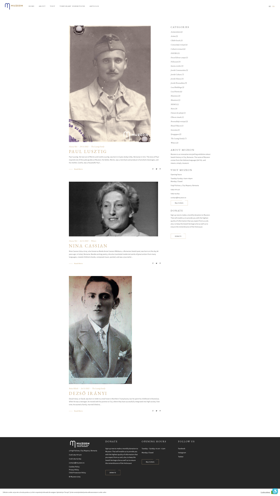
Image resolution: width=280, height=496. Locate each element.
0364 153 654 (175, 193)
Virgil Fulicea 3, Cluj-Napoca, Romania (185, 185)
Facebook (181, 448)
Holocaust (174, 61)
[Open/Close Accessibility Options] (275, 491)
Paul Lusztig (88, 151)
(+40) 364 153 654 (75, 459)
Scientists (174, 130)
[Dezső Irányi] (100, 330)
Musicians (174, 96)
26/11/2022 (84, 241)
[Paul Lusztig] (110, 84)
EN (273, 6)
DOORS (174, 53)
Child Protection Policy (77, 473)
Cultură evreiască (177, 49)
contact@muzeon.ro (178, 198)
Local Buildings (176, 87)
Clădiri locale (175, 40)
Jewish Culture (176, 74)
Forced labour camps (178, 57)
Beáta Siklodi (73, 388)
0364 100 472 (175, 189)
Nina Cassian (88, 246)
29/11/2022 (84, 146)
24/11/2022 (85, 388)
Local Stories (175, 91)
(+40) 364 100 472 (75, 455)
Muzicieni (174, 100)
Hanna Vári (73, 146)
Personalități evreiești (178, 121)
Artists (173, 36)
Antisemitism (175, 32)
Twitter (180, 457)
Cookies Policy (74, 467)
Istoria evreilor (176, 66)
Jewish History (176, 78)
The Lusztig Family (97, 146)
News (173, 108)
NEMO (173, 104)
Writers (93, 241)
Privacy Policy (74, 470)
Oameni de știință (177, 113)
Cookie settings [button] (265, 492)
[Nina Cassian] (113, 209)
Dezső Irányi (88, 393)
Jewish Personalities (177, 83)
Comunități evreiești (178, 44)
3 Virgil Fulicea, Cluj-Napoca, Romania (83, 451)
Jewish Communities (178, 70)
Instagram (182, 453)
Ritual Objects (176, 125)
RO (270, 6)
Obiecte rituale (176, 117)
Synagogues (175, 134)
